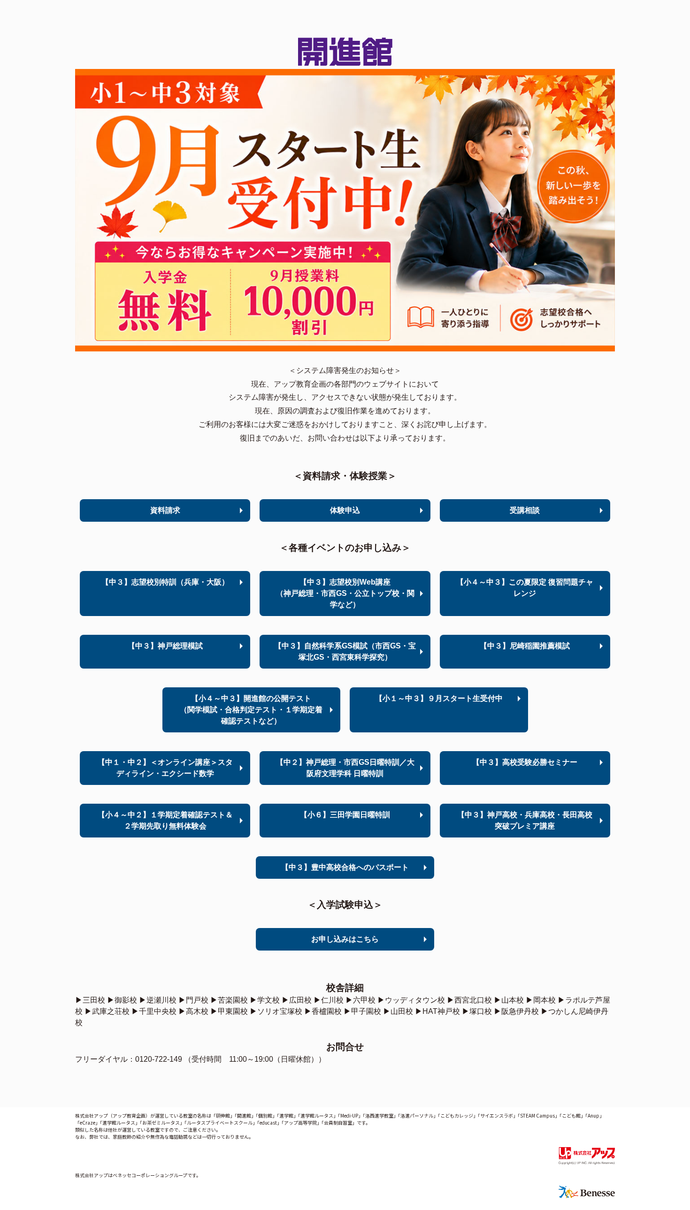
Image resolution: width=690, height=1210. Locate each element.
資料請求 (165, 510)
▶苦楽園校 (229, 1000)
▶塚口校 (477, 1011)
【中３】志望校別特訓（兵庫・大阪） (165, 582)
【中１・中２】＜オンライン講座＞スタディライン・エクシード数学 (165, 767)
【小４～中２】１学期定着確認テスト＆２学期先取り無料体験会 (165, 820)
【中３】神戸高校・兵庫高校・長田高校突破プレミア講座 (524, 820)
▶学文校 (265, 1000)
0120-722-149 (158, 1059)
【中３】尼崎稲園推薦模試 (525, 646)
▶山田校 (398, 1011)
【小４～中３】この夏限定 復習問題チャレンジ (524, 587)
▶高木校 (193, 1011)
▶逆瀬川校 (157, 1000)
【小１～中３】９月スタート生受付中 (439, 698)
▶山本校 (509, 1000)
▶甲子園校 (362, 1011)
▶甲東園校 (229, 1011)
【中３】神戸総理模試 (165, 646)
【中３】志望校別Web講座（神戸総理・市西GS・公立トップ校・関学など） (345, 593)
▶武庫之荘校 (107, 1011)
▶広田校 (297, 1000)
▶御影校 (122, 1000)
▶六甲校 (360, 1000)
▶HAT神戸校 (437, 1011)
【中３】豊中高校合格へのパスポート (345, 867)
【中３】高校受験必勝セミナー (524, 762)
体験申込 (345, 510)
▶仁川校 (329, 1000)
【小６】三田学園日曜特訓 (345, 815)
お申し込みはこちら (345, 939)
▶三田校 (90, 1000)
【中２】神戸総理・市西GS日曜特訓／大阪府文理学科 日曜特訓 (345, 767)
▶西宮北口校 (469, 1000)
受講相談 (525, 510)
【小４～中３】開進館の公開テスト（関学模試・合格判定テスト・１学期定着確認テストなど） (251, 709)
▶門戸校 (193, 1000)
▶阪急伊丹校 (516, 1011)
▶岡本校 (541, 1000)
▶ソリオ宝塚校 (276, 1011)
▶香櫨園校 (323, 1011)
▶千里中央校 (153, 1011)
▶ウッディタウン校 (411, 1000)
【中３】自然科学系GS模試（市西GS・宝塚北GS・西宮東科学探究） (345, 651)
